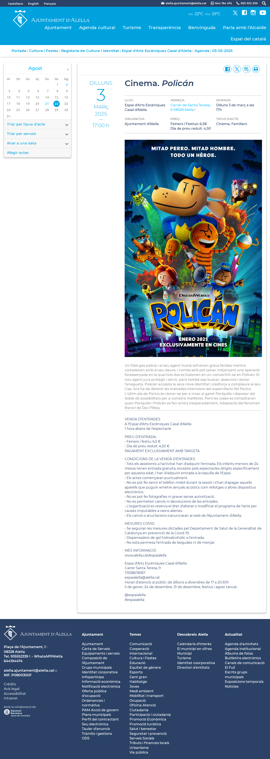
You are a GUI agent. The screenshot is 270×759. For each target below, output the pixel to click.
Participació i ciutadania (150, 715)
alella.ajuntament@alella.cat (29, 670)
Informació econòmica (101, 682)
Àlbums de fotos (239, 653)
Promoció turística (145, 724)
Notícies (232, 686)
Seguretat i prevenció (148, 734)
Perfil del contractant (100, 719)
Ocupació (138, 701)
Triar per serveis (21, 134)
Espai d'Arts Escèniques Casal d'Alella (157, 51)
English (33, 3)
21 (47, 104)
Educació (137, 663)
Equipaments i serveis (101, 653)
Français (50, 3)
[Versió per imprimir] (255, 69)
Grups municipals (97, 668)
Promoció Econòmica (148, 719)
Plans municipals (96, 715)
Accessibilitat (15, 694)
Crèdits (10, 684)
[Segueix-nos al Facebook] (244, 14)
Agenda (201, 51)
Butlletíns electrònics (243, 658)
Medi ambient (142, 691)
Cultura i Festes (43, 51)
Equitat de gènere (145, 668)
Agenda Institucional (243, 649)
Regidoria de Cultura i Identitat (90, 51)
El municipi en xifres (194, 649)
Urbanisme (139, 748)
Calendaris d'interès (194, 644)
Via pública (139, 752)
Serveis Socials (142, 738)
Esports (136, 672)
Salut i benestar (143, 729)
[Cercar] (262, 3)
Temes (135, 634)
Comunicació (141, 644)
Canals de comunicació (245, 663)
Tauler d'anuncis (96, 729)
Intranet (11, 698)
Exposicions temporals (244, 682)
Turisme (132, 27)
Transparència (164, 27)
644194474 (13, 661)
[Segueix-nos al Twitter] (235, 14)
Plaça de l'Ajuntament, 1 (25, 647)
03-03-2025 (222, 51)
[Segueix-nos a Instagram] (253, 14)
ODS (85, 738)
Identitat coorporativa (196, 663)
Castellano (15, 3)
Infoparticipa (93, 677)
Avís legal (11, 689)
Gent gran (138, 677)
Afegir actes (18, 152)
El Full (230, 668)
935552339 (19, 656)
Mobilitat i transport (147, 696)
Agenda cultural (97, 27)
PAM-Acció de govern (100, 710)
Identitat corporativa (100, 672)
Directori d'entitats (193, 668)
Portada (19, 51)
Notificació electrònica (101, 686)
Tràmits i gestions (97, 734)
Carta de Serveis (96, 649)
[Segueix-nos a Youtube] (262, 14)
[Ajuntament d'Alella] (38, 644)
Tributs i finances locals (149, 743)
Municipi (184, 653)
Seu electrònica (95, 724)
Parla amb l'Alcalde (244, 27)
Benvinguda (202, 27)
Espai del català (248, 38)
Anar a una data (21, 143)
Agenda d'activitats (241, 644)
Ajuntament (58, 27)
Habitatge (138, 682)
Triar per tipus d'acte (26, 124)
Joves (134, 686)
